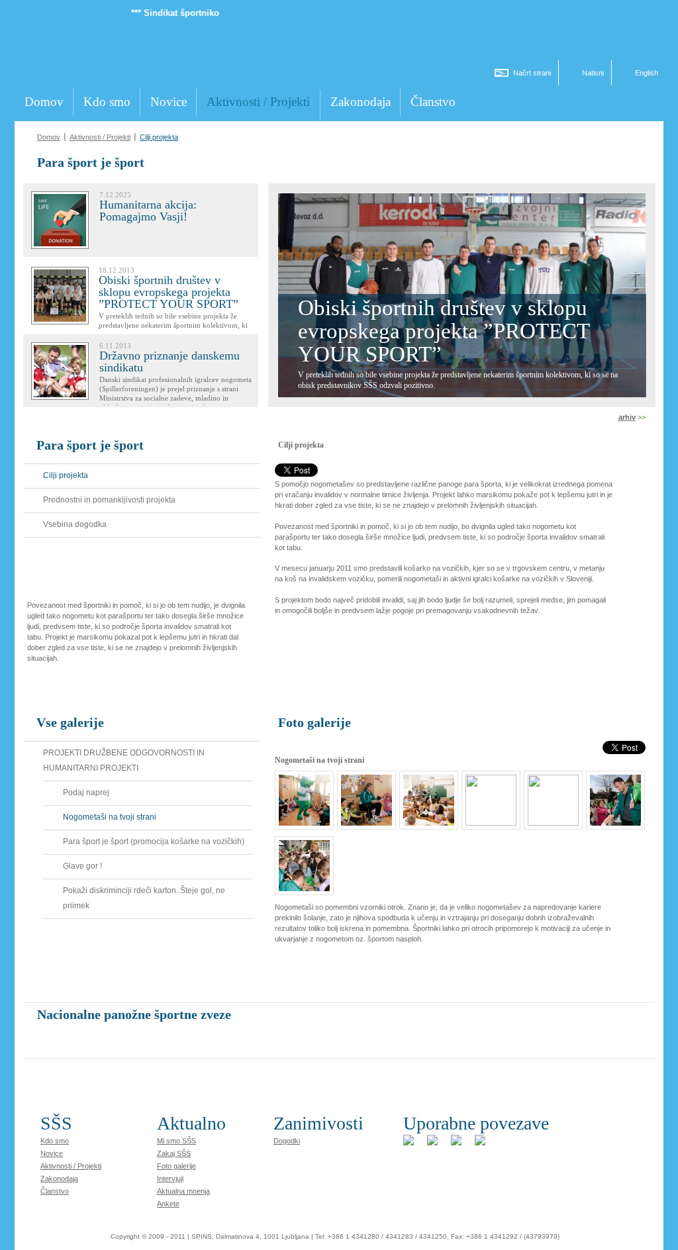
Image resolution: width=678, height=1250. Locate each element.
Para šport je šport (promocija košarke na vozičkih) (153, 841)
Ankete (168, 1204)
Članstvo (54, 1191)
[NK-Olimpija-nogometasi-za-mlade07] (487, 818)
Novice (51, 1153)
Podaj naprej (86, 792)
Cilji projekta (159, 137)
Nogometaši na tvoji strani (109, 817)
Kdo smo (54, 1141)
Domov (48, 137)
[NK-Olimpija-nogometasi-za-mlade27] (300, 884)
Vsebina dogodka (75, 524)
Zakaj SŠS (174, 1153)
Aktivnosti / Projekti (100, 137)
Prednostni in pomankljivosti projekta (109, 500)
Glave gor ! (82, 866)
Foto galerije (176, 1166)
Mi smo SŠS (176, 1141)
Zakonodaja (59, 1178)
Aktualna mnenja (183, 1191)
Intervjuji (170, 1178)
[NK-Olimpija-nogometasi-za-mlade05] (425, 818)
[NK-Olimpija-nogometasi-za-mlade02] (363, 818)
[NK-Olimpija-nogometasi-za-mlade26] (612, 818)
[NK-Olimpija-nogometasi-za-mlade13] (549, 818)
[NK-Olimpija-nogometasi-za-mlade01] (300, 818)
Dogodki (286, 1141)
